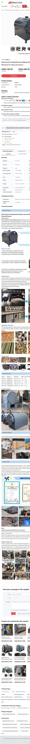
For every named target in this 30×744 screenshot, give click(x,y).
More (2, 733)
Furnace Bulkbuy (24, 731)
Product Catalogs (21, 691)
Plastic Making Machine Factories (10, 724)
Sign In (3, 144)
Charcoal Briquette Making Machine (10, 731)
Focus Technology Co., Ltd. (18, 738)
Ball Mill (3, 694)
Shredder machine (18, 697)
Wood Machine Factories (22, 721)
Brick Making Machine (19, 694)
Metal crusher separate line (7, 699)
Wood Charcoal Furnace (23, 714)
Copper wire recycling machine (20, 699)
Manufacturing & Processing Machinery (12, 10)
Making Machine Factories (8, 721)
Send (13, 613)
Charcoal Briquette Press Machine (10, 727)
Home (2, 10)
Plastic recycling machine (6, 697)
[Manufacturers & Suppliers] (15, 2)
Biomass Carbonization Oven (9, 714)
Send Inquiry (14, 75)
